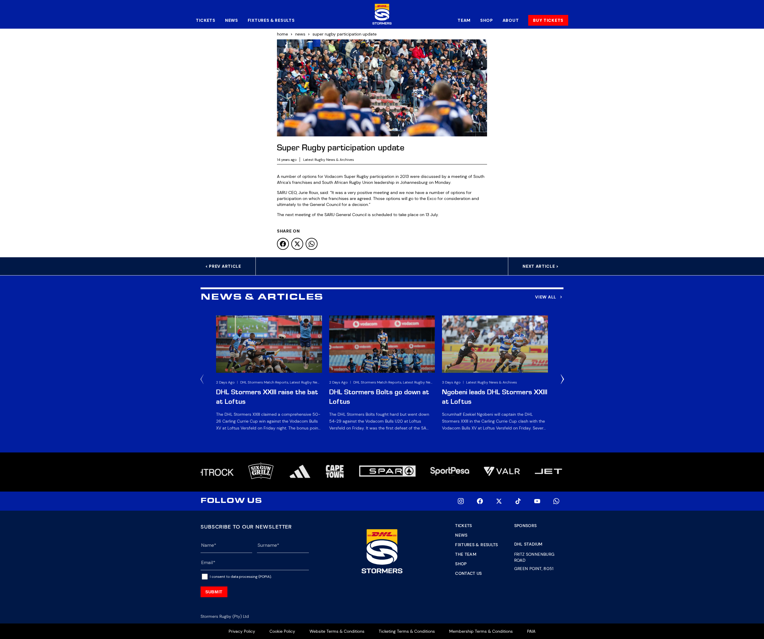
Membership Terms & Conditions (481, 631)
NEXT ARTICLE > (541, 266)
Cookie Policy (282, 631)
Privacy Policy (242, 631)
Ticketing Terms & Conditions (407, 631)
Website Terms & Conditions (336, 631)
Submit (214, 591)
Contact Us (468, 573)
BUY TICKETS (548, 20)
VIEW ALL (545, 297)
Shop (486, 20)
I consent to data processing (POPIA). (241, 576)
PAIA (531, 631)
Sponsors (525, 525)
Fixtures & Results (271, 20)
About (511, 20)
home (282, 34)
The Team (465, 554)
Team (464, 20)
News (231, 20)
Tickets (205, 20)
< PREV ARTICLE (223, 266)
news (300, 34)
